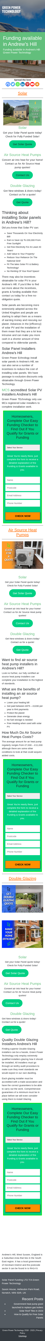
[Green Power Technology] (11, 10)
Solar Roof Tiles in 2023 (31, 1310)
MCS (6, 390)
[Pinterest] (27, 84)
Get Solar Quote (22, 593)
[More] (37, 84)
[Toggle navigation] (41, 6)
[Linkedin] (22, 84)
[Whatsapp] (18, 84)
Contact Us (22, 623)
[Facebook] (8, 84)
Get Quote (22, 649)
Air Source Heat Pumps (22, 155)
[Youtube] (32, 84)
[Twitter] (13, 84)
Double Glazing (22, 186)
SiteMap (22, 1336)
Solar (22, 128)
